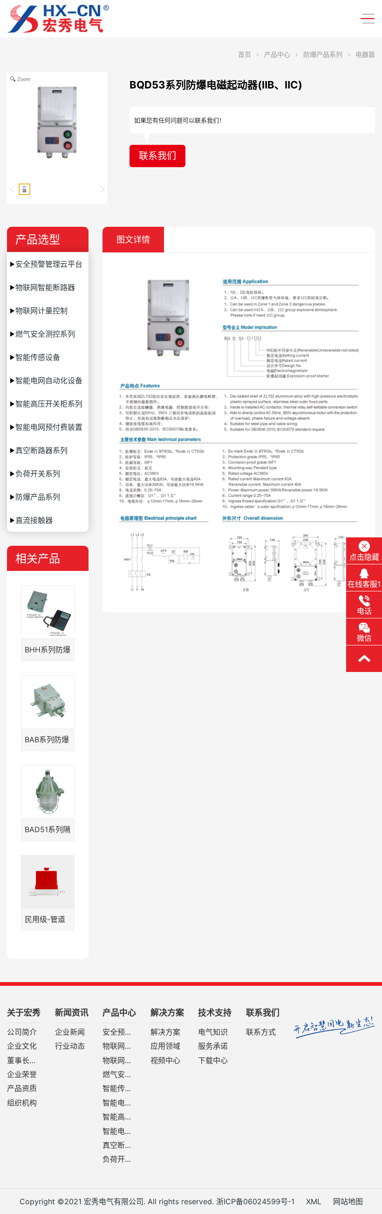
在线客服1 (364, 584)
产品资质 (22, 1089)
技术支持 (215, 1012)
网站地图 (348, 1201)
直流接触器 (34, 520)
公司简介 (22, 1032)
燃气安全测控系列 (45, 334)
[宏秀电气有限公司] (76, 19)
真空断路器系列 (41, 450)
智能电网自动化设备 (48, 380)
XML (313, 1201)
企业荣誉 (22, 1075)
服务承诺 (213, 1046)
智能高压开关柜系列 (48, 403)
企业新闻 (70, 1032)
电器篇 (365, 54)
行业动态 (70, 1046)
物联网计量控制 (41, 310)
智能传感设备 (37, 357)
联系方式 (261, 1032)
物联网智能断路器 (45, 287)
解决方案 (167, 1012)
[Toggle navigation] (365, 19)
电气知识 (213, 1032)
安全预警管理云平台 (48, 264)
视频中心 (165, 1061)
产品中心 (277, 54)
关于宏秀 (24, 1012)
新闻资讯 (72, 1012)
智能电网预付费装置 (48, 427)
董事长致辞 (24, 1061)
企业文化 (22, 1046)
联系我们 (157, 156)
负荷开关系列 (37, 473)
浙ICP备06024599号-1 (255, 1201)
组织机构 (22, 1103)
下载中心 (213, 1061)
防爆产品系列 (322, 54)
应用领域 (165, 1046)
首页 (244, 54)
